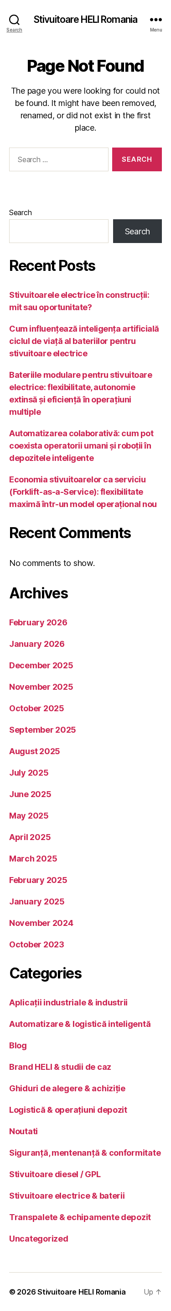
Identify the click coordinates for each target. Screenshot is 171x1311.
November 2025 (41, 687)
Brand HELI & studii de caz (60, 1067)
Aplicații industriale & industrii (68, 1002)
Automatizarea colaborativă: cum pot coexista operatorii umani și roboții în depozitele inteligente (81, 445)
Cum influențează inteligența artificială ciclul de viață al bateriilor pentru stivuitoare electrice (84, 341)
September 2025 (42, 730)
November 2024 (41, 923)
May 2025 (29, 815)
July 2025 (29, 772)
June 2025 (30, 794)
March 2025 (33, 858)
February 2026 (38, 622)
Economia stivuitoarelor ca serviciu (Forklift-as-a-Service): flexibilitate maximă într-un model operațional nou (83, 492)
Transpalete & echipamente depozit (80, 1217)
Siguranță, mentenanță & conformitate (85, 1153)
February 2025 (38, 880)
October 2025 (36, 708)
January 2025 (37, 901)
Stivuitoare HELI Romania (85, 19)
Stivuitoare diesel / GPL (55, 1174)
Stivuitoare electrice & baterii (67, 1195)
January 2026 (37, 644)
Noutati (23, 1131)
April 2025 (30, 837)
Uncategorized (38, 1238)
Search (20, 212)
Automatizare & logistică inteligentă (79, 1024)
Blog (18, 1045)
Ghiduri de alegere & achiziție (67, 1088)
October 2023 (36, 944)
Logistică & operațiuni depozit (68, 1110)
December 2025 (41, 665)
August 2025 (34, 751)
